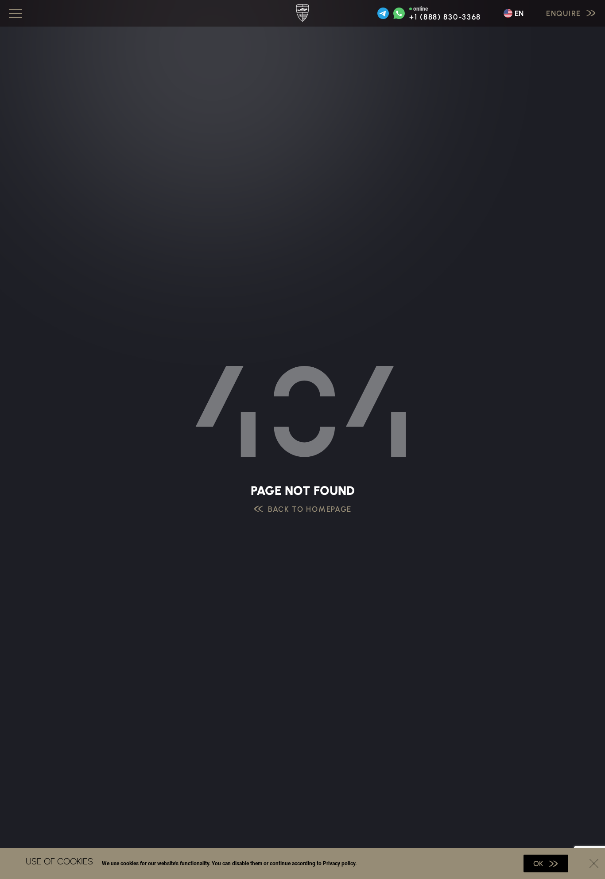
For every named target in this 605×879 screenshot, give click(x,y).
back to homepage (310, 509)
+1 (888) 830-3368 (445, 17)
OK (538, 863)
